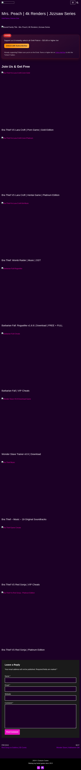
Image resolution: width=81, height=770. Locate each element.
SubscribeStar (60, 52)
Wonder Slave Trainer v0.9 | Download (21, 454)
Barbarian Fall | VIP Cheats (15, 390)
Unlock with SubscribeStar (16, 46)
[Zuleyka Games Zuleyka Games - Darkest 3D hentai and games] (8, 2)
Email (7, 685)
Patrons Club (14, 18)
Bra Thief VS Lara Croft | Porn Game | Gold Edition (27, 130)
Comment (9, 703)
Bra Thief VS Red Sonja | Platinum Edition (23, 649)
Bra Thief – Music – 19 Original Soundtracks (24, 519)
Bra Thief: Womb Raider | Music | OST (21, 260)
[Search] (77, 3)
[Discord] (42, 767)
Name (7, 676)
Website (8, 694)
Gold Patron (6, 18)
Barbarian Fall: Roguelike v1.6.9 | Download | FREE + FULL (32, 325)
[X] (38, 767)
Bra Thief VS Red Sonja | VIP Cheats (21, 584)
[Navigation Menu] (72, 2)
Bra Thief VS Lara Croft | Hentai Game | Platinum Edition (30, 195)
